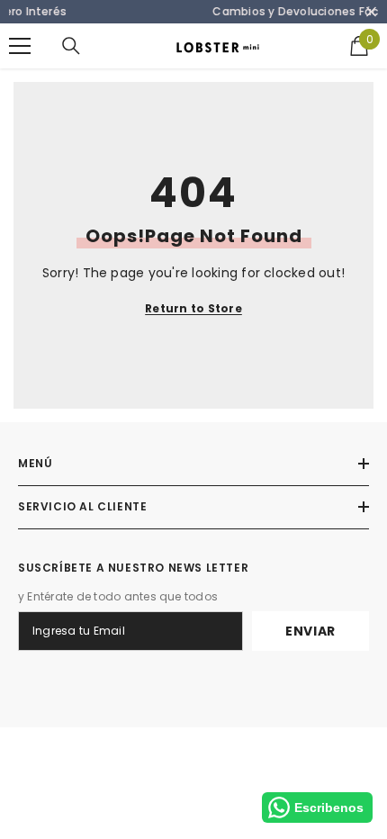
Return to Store (193, 308)
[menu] (20, 46)
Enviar (310, 631)
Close (371, 12)
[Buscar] (71, 46)
